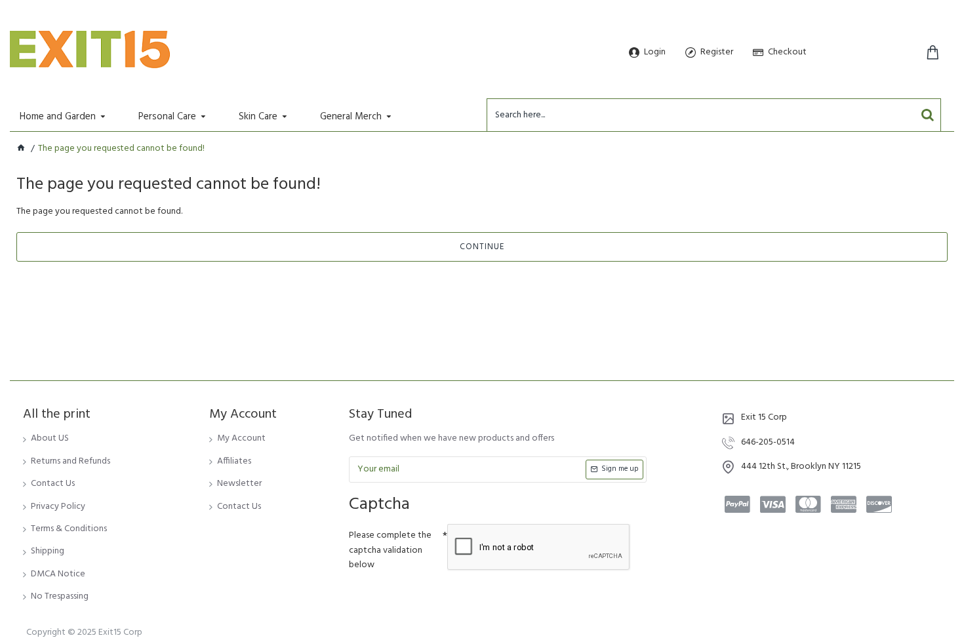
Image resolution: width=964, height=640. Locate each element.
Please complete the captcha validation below (390, 550)
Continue (482, 247)
